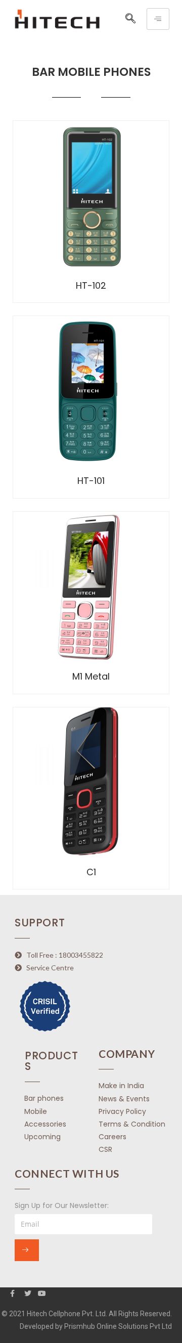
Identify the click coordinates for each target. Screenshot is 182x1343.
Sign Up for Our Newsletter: (62, 1205)
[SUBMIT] (27, 1250)
